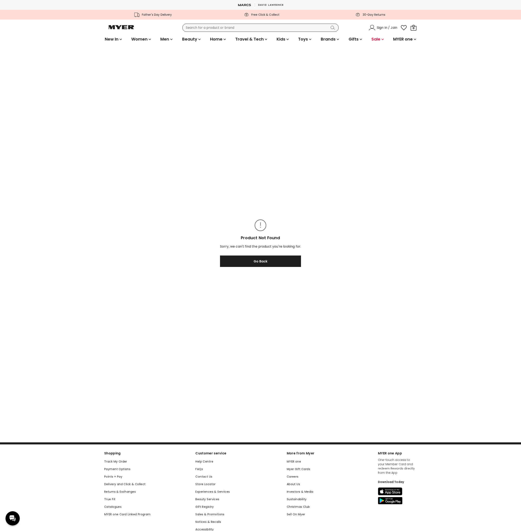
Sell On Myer (296, 514)
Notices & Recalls (208, 522)
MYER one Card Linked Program (127, 514)
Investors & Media (300, 492)
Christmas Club (298, 507)
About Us (293, 484)
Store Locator (205, 484)
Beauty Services (207, 499)
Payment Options (117, 469)
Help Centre (204, 461)
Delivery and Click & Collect (125, 484)
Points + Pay (113, 477)
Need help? (12, 518)
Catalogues (112, 507)
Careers (293, 477)
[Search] (333, 28)
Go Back (260, 261)
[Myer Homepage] (121, 30)
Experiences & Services (212, 492)
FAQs (199, 469)
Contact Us (203, 477)
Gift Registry (204, 507)
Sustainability (297, 499)
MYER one (294, 461)
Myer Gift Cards (298, 469)
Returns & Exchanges (120, 492)
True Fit (109, 499)
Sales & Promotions (209, 514)
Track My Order (115, 461)
